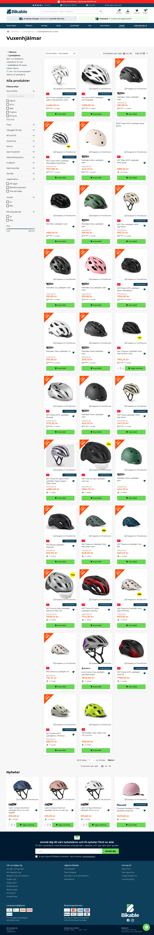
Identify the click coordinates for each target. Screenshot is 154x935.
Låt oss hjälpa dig (14, 865)
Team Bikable (70, 872)
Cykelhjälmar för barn (14, 62)
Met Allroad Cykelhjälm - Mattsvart (55, 546)
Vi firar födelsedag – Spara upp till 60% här (78, 2)
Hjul (89, 26)
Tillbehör (28, 26)
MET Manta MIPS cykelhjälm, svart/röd (128, 673)
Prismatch (11, 893)
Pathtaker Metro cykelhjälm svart (93, 416)
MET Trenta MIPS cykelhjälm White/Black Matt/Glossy (57, 162)
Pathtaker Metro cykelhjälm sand (93, 161)
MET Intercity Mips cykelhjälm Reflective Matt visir (58, 609)
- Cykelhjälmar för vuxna (16, 65)
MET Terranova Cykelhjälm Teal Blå (129, 545)
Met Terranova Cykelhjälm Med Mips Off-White (129, 609)
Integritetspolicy (129, 876)
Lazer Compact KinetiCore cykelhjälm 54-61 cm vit (91, 809)
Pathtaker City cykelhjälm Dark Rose (94, 289)
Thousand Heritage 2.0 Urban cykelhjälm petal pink (128, 809)
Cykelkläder (74, 26)
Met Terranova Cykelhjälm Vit (57, 672)
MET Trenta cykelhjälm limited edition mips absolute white (58, 99)
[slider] (6, 229)
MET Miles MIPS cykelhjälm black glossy (128, 161)
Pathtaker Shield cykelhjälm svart (92, 352)
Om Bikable (69, 869)
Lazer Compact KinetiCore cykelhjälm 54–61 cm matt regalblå (18, 810)
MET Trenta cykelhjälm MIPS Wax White (128, 416)
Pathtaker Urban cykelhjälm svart (128, 98)
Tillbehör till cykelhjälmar (15, 75)
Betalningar (11, 890)
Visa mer (10, 119)
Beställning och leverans (17, 876)
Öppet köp (11, 879)
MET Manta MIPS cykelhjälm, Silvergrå (57, 416)
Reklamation (12, 886)
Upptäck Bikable (71, 865)
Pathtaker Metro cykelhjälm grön (128, 479)
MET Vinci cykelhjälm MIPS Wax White (128, 225)
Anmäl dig (110, 851)
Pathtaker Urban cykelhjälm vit (58, 351)
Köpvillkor (126, 869)
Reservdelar (11, 26)
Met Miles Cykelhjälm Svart (56, 224)
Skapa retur (11, 883)
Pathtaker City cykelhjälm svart (58, 288)
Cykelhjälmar (14, 55)
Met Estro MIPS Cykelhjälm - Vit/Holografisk (93, 99)
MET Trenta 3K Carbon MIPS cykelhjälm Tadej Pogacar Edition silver (57, 481)
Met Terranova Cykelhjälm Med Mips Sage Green (94, 545)
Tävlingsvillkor (128, 872)
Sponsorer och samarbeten (76, 876)
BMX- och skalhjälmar (14, 59)
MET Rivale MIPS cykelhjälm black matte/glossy (128, 289)
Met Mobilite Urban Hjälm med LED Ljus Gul (94, 734)
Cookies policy (128, 879)
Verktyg (44, 26)
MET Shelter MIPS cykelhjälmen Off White (55, 734)
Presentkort (11, 896)
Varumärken (105, 26)
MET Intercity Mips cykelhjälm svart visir (93, 480)
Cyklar (58, 26)
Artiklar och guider (15, 869)
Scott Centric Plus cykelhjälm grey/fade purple (93, 673)
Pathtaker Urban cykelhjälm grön (92, 225)
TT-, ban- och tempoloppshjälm (18, 71)
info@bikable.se (10, 931)
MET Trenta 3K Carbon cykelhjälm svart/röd (90, 609)
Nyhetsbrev (69, 879)
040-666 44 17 (10, 930)
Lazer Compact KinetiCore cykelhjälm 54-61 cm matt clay (56, 809)
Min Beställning (13, 872)
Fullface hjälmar (12, 68)
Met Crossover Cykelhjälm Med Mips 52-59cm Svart (129, 352)
